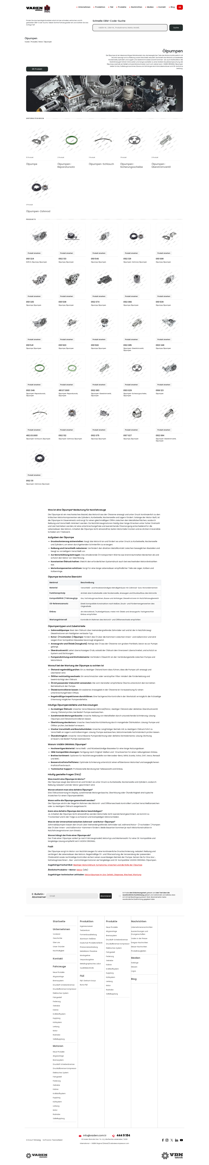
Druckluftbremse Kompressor (64, 989)
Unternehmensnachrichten (142, 927)
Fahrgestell (57, 997)
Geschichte (57, 938)
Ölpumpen (48, 42)
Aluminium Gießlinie (88, 939)
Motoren (58, 1046)
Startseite (59, 921)
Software (53, 1140)
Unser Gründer (59, 946)
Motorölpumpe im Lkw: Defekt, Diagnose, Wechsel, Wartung (113, 874)
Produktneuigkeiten (138, 951)
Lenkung (56, 1026)
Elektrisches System (60, 993)
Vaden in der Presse (139, 938)
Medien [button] (150, 7)
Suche (176, 27)
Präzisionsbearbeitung (89, 947)
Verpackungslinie (87, 959)
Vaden (27, 42)
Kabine (55, 1010)
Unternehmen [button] (84, 7)
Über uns (56, 942)
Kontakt (162, 7)
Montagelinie (85, 955)
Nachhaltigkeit (58, 951)
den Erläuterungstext (137, 893)
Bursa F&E (84, 985)
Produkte (122, 7)
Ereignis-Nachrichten (139, 942)
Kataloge (134, 963)
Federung (57, 1001)
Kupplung (56, 1018)
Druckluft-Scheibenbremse (64, 985)
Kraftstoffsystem (59, 1014)
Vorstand (56, 934)
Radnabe (56, 1035)
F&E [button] (111, 7)
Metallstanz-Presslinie (88, 951)
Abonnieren (105, 896)
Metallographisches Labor (90, 964)
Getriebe (56, 1006)
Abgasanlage (58, 976)
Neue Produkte (58, 972)
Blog (173, 7)
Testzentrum (85, 930)
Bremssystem (58, 981)
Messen (134, 967)
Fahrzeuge (59, 966)
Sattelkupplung (59, 1039)
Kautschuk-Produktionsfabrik (91, 943)
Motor (41, 42)
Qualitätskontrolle (87, 968)
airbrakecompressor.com (119, 1143)
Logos (133, 971)
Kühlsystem (57, 1022)
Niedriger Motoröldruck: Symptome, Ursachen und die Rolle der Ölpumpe (107, 865)
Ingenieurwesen (86, 926)
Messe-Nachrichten (139, 947)
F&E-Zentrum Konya (88, 981)
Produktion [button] (100, 7)
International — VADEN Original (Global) (94, 1143)
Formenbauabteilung (88, 934)
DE (180, 7)
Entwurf (33, 1140)
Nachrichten (136, 7)
